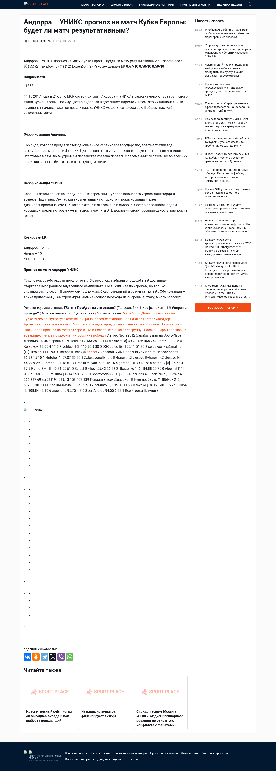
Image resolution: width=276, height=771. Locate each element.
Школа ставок (121, 4)
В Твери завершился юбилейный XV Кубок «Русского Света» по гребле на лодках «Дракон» (227, 142)
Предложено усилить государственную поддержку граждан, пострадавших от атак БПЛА (226, 89)
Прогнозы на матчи (195, 4)
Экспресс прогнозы (215, 753)
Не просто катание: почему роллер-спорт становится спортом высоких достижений (227, 208)
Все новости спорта (223, 307)
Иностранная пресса (79, 759)
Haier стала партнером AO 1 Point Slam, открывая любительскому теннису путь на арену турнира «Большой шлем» (226, 124)
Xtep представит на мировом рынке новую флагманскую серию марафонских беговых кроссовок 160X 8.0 (228, 51)
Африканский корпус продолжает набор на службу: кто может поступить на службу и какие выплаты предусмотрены (227, 70)
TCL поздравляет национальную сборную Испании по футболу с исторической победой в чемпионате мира (226, 175)
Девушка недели (229, 4)
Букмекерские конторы (156, 4)
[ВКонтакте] (27, 657)
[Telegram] (44, 657)
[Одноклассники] (36, 657)
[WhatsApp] (69, 657)
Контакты (131, 759)
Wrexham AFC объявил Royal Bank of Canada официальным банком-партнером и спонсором (227, 33)
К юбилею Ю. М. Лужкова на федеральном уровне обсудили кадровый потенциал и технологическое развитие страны (228, 291)
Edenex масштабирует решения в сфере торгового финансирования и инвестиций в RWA (227, 107)
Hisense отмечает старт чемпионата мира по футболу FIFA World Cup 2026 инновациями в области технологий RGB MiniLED (227, 226)
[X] (52, 657)
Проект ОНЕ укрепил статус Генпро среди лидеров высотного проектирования (228, 193)
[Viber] (61, 657)
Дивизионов (190, 753)
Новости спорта (92, 4)
